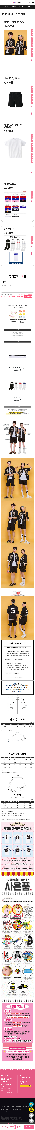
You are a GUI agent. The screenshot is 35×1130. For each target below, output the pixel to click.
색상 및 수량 (32, 240)
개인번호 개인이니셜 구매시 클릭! (32, 42)
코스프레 (29, 7)
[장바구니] (33, 2)
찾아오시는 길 (8, 1110)
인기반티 (21, 7)
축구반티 (5, 7)
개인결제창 (19, 1106)
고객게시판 (14, 1106)
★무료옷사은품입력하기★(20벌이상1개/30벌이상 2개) (32, 53)
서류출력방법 (26, 1106)
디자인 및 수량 (32, 195)
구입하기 (29, 1127)
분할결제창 (14, 1109)
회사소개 (3, 1109)
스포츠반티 (13, 7)
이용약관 (3, 1106)
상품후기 (19, 1127)
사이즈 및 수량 (32, 32)
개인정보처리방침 (10, 1106)
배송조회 (19, 1109)
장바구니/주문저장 (8, 1127)
